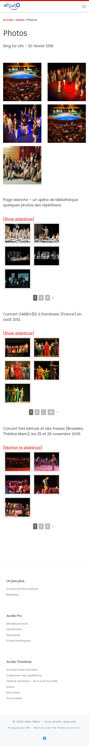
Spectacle (13, 635)
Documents (14, 698)
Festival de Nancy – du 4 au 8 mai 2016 (31, 681)
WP (28, 727)
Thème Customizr (69, 727)
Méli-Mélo (32, 722)
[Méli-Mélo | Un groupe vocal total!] (11, 6)
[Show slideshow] (18, 219)
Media (20, 20)
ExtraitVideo (14, 629)
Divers (10, 687)
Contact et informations (22, 589)
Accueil (8, 20)
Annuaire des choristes (21, 669)
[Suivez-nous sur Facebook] (44, 738)
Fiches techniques (18, 640)
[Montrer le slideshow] (22, 447)
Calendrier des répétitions (24, 675)
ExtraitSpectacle (17, 623)
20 (51, 412)
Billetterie (12, 594)
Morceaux (13, 692)
